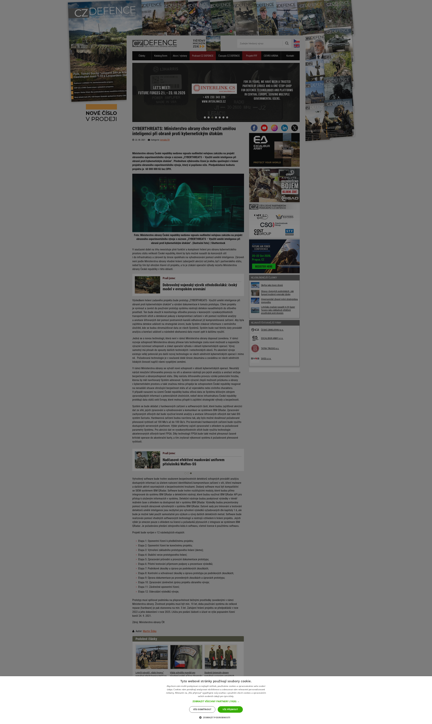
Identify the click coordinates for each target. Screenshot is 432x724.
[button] (216, 701)
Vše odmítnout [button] (202, 709)
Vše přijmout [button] (230, 709)
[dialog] (216, 700)
